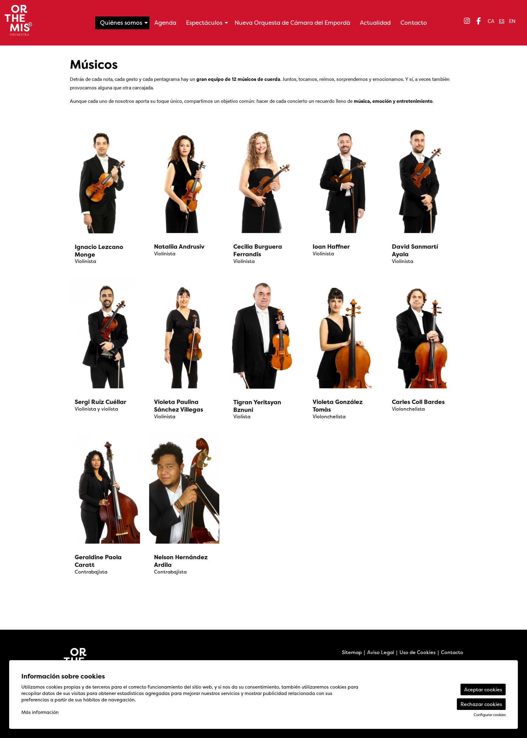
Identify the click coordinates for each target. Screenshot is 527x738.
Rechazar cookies (481, 704)
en (512, 21)
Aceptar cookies (483, 689)
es (501, 21)
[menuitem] (467, 21)
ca (491, 21)
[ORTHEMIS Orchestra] (87, 23)
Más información (40, 712)
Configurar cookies (490, 715)
